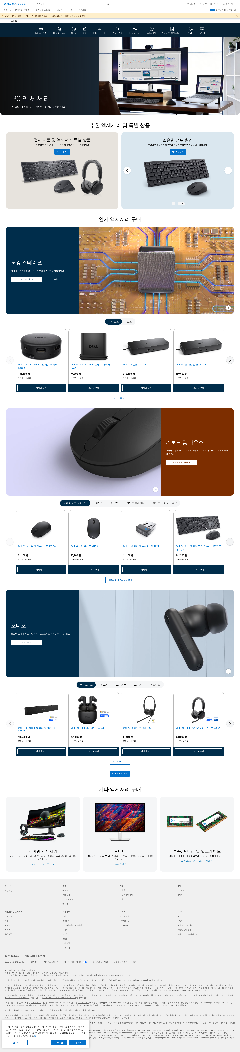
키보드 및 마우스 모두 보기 (120, 580)
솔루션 (7, 925)
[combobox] (72, 4)
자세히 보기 (41, 388)
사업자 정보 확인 (75, 975)
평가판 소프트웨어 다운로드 (188, 934)
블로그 (180, 916)
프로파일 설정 (67, 899)
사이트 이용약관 (126, 975)
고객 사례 (66, 948)
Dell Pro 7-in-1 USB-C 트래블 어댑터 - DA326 (38, 366)
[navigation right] (221, 321)
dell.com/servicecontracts (179, 990)
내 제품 (65, 904)
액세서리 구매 (62, 152)
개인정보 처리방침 (51, 962)
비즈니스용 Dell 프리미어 (226, 10)
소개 (64, 916)
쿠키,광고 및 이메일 (100, 962)
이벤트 (180, 921)
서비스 (7, 930)
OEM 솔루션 (124, 921)
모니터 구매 (118, 864)
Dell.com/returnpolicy (141, 980)
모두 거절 (59, 1043)
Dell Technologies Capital (72, 925)
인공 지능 (8, 916)
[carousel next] (228, 170)
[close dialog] (236, 15)
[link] (204, 3)
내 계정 (65, 890)
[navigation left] (19, 321)
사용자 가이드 (36, 1003)
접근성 (135, 962)
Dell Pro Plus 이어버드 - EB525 (87, 727)
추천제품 (8, 934)
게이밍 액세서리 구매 (41, 864)
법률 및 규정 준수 (120, 962)
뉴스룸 (65, 934)
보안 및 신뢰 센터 (184, 930)
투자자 (65, 930)
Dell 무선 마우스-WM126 (84, 546)
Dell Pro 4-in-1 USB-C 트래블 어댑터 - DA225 (91, 366)
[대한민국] (6, 21)
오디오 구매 (26, 642)
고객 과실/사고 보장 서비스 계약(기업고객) (60, 998)
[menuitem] (23, 10)
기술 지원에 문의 (126, 895)
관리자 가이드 (83, 1003)
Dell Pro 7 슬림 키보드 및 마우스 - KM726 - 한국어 (198, 548)
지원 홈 (123, 890)
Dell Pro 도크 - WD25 (134, 364)
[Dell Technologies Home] (15, 3)
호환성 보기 (58, 279)
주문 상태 (66, 895)
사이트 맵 (8, 891)
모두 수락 (77, 1043)
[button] (192, 3)
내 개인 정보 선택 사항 (73, 962)
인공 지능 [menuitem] (7, 10)
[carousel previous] (127, 170)
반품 (122, 899)
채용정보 (66, 921)
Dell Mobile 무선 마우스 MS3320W (37, 546)
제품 (6, 921)
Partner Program (126, 925)
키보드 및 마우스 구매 (181, 462)
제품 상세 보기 (177, 152)
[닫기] (85, 1023)
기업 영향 (66, 943)
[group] (178, 170)
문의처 (180, 895)
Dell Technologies (12, 956)
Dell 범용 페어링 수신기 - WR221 (141, 546)
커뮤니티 (181, 890)
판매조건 (34, 962)
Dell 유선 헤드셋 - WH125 (137, 727)
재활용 (65, 939)
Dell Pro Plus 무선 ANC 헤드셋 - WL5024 (198, 727)
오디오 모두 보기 (120, 761)
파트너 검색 (124, 916)
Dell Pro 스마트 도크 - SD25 (191, 364)
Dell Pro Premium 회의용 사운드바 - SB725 (38, 729)
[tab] (113, 321)
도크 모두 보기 (120, 398)
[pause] (173, 203)
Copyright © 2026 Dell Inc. (15, 962)
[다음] (230, 360)
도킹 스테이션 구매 (26, 279)
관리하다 (16, 1043)
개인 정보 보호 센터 (185, 925)
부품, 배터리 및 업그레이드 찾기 (195, 861)
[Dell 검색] (108, 4)
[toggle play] (228, 308)
